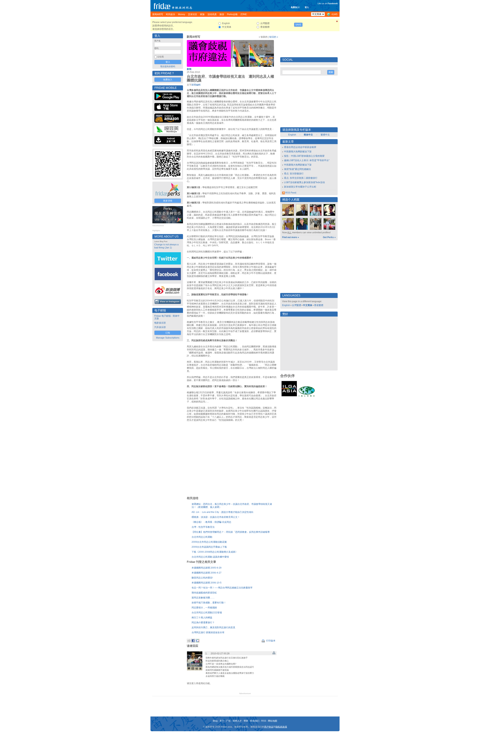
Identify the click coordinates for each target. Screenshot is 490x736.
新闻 (189, 69)
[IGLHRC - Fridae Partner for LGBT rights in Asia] (306, 396)
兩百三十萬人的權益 (202, 617)
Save (298, 24)
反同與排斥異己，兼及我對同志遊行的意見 (213, 627)
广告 (228, 721)
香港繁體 (318, 305)
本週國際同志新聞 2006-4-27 (206, 572)
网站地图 (272, 721)
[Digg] (189, 642)
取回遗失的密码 (167, 66)
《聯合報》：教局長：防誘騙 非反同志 (211, 522)
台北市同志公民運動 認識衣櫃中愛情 (210, 557)
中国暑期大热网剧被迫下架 (298, 151)
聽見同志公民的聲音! (202, 577)
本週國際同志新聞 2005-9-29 (206, 567)
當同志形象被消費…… (203, 597)
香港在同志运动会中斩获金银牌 (300, 147)
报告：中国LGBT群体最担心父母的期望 (304, 156)
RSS (263, 721)
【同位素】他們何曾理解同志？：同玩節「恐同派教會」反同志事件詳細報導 (231, 532)
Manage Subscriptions (167, 337)
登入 (307, 7)
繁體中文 (325, 134)
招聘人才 (237, 721)
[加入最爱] (200, 668)
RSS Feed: (291, 192)
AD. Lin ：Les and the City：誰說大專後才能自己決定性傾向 (222, 512)
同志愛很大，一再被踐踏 (204, 607)
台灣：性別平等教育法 (203, 527)
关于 (222, 721)
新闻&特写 (193, 36)
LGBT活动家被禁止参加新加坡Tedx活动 (304, 182)
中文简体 (307, 305)
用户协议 (268, 726)
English (292, 134)
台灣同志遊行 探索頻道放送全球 (208, 632)
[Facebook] (193, 642)
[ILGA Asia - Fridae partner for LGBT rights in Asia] (289, 396)
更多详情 (167, 200)
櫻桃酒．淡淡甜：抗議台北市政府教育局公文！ (216, 517)
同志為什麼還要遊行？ (203, 622)
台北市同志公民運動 (202, 537)
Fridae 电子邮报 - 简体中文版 (167, 317)
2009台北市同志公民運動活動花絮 (209, 542)
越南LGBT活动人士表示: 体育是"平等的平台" (306, 160)
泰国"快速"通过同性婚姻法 (297, 169)
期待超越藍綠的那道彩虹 (204, 592)
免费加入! (295, 7)
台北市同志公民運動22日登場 (207, 612)
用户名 (157, 41)
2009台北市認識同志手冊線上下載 (209, 547)
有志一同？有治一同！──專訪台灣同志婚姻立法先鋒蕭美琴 (222, 587)
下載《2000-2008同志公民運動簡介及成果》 (215, 552)
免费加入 (167, 79)
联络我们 (254, 721)
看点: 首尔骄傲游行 (294, 173)
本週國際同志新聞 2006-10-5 (206, 582)
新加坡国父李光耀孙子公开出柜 (300, 186)
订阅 (167, 332)
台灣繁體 (296, 305)
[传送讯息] (193, 668)
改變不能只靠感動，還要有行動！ (209, 602)
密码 (156, 48)
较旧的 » (273, 37)
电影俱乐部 (160, 322)
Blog (215, 721)
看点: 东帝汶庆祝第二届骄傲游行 (300, 178)
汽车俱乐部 (160, 327)
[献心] (189, 668)
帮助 (246, 721)
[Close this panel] (337, 22)
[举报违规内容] (273, 653)
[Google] (197, 642)
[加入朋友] (196, 668)
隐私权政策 (281, 726)
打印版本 (270, 640)
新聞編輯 (196, 84)
